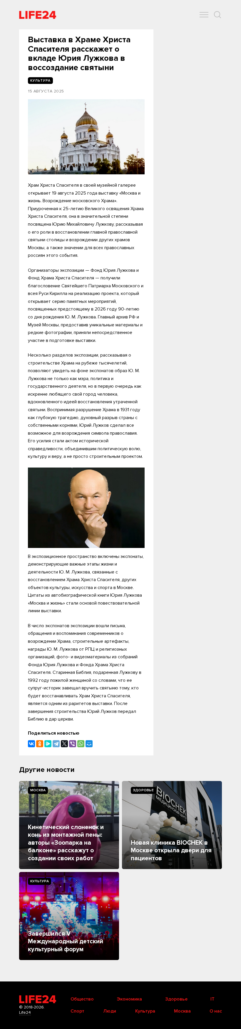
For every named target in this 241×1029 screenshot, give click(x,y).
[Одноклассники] (39, 743)
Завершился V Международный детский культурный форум (65, 941)
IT (212, 999)
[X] (64, 743)
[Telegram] (56, 743)
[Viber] (72, 743)
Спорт (77, 1011)
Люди (109, 1011)
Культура (39, 881)
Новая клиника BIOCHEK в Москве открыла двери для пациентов (171, 850)
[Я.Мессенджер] (47, 743)
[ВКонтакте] (31, 743)
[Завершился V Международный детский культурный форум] (69, 916)
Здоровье (143, 790)
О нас (216, 1011)
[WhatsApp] (80, 743)
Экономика (129, 999)
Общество (82, 999)
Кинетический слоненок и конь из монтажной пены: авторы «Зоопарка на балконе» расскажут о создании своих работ (66, 843)
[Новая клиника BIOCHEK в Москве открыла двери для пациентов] (172, 825)
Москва (38, 790)
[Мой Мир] (89, 743)
